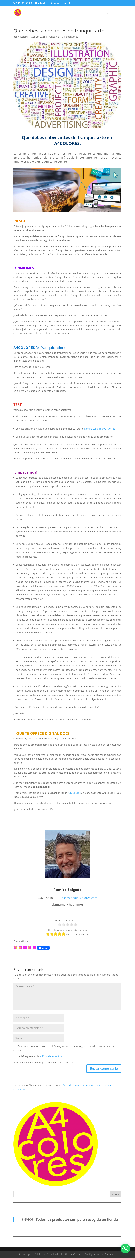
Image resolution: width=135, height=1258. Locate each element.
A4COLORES (74, 792)
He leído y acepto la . (40, 1056)
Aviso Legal (25, 1254)
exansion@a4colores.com (79, 898)
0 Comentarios (70, 36)
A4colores (23, 36)
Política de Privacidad (51, 1056)
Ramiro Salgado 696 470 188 (99, 428)
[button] (125, 1248)
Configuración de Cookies (99, 1254)
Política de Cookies (71, 1254)
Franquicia (53, 36)
